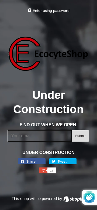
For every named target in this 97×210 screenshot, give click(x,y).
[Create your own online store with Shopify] (74, 198)
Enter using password (51, 10)
